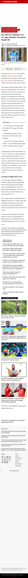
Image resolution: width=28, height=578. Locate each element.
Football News (14, 228)
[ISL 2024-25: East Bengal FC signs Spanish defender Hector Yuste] (14, 412)
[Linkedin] (5, 459)
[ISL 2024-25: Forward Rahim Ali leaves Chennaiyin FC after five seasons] (14, 349)
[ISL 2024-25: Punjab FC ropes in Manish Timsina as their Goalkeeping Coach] (14, 370)
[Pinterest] (10, 457)
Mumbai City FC (12, 73)
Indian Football (23, 229)
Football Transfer (20, 228)
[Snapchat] (10, 459)
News (15, 235)
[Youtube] (7, 457)
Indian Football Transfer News (10, 29)
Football (8, 228)
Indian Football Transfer (9, 27)
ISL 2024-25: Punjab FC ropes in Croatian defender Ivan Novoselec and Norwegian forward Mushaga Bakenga (12, 400)
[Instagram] (2, 459)
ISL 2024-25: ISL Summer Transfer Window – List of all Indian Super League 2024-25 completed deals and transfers (14, 143)
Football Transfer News (5, 229)
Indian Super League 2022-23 (9, 31)
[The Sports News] (10, 1)
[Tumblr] (7, 459)
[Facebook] (2, 457)
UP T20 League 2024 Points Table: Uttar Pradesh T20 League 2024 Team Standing (13, 128)
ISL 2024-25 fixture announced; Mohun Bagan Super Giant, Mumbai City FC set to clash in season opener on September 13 (14, 267)
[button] (2, 1)
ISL (23, 233)
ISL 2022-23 (5, 80)
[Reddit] (2, 462)
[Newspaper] (7, 462)
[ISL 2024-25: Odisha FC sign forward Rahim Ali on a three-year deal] (14, 307)
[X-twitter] (5, 457)
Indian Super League (5, 233)
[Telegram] (5, 462)
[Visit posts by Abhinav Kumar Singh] (2, 45)
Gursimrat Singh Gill (12, 76)
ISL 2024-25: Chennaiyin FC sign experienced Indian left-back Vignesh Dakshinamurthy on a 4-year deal (14, 337)
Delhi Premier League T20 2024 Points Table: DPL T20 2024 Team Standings (12, 136)
